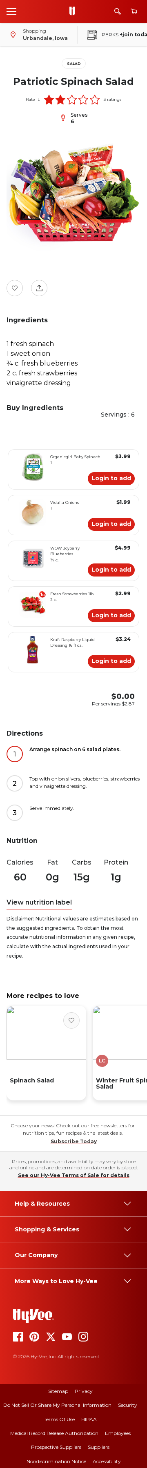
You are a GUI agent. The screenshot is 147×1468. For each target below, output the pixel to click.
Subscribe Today (74, 1141)
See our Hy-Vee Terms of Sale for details (73, 1175)
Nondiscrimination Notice (56, 1461)
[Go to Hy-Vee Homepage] (74, 11)
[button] (49, 99)
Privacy (84, 1391)
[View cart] (133, 11)
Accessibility (107, 1461)
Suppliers (98, 1447)
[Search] (117, 11)
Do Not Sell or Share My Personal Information (57, 1405)
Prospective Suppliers (56, 1447)
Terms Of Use (59, 1419)
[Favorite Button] (14, 288)
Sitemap (58, 1391)
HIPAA (89, 1419)
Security (127, 1405)
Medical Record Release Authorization (54, 1433)
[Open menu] (11, 11)
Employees (118, 1433)
